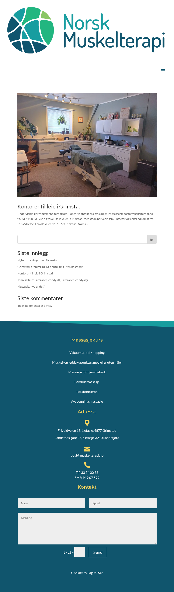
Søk (152, 239)
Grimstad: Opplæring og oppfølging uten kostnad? (50, 267)
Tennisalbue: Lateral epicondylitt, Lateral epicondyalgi (52, 280)
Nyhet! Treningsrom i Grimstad (37, 260)
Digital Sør (95, 573)
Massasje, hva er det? (31, 286)
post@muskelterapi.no (87, 455)
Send (97, 552)
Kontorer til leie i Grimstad (49, 206)
